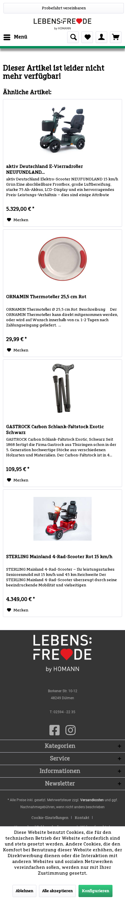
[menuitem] (15, 37)
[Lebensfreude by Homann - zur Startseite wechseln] (62, 24)
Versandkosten (92, 800)
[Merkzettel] (87, 37)
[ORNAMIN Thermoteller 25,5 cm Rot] (62, 259)
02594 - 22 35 (64, 712)
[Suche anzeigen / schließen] (73, 37)
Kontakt (82, 818)
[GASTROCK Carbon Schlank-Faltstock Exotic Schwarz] (62, 389)
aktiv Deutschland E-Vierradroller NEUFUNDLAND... (44, 169)
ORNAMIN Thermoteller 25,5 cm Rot (46, 296)
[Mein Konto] (101, 37)
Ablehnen (24, 891)
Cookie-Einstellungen (49, 818)
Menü (20, 37)
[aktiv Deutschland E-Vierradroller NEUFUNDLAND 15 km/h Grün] (62, 128)
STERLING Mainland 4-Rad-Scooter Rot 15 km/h (59, 556)
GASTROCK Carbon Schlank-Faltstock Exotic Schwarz (55, 429)
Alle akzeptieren (57, 891)
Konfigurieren (95, 891)
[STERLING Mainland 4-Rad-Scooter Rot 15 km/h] (62, 519)
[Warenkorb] (116, 37)
